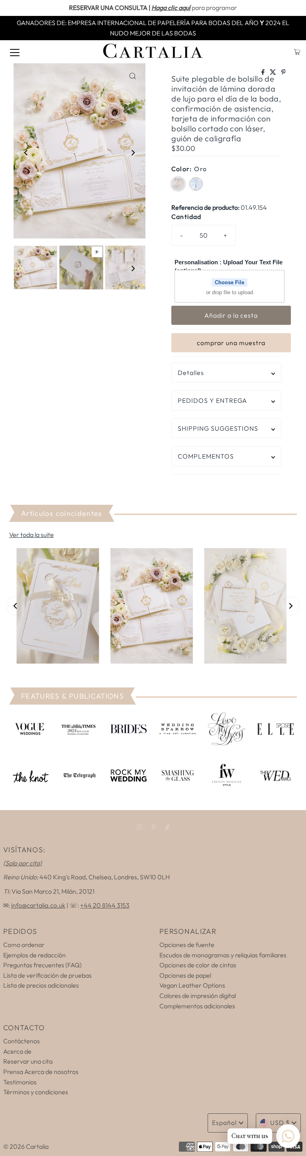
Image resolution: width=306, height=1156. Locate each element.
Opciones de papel (185, 975)
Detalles (191, 373)
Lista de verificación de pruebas (47, 975)
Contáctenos (21, 1041)
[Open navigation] (15, 51)
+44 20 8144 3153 (104, 905)
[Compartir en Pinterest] (283, 72)
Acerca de (17, 1051)
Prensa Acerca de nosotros (40, 1072)
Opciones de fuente (186, 945)
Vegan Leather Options (192, 985)
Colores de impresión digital (197, 996)
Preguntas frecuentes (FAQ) (42, 965)
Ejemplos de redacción (34, 955)
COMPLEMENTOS (206, 456)
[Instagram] (139, 827)
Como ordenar (24, 945)
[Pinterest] (153, 827)
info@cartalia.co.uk (38, 905)
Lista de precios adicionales (41, 985)
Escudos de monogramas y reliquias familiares (222, 955)
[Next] (132, 152)
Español (224, 1123)
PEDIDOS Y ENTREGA (212, 400)
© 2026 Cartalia (26, 1146)
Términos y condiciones (35, 1092)
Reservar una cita (28, 1061)
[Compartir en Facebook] (263, 72)
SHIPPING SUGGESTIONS (218, 428)
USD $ (280, 1123)
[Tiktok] (167, 827)
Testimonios (20, 1082)
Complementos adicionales (197, 1006)
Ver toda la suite (31, 535)
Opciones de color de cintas (197, 965)
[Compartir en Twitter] (273, 72)
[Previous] (26, 152)
